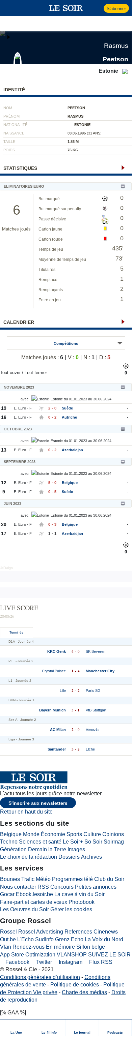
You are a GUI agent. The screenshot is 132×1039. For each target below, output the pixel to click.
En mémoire (60, 947)
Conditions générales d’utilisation (40, 977)
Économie (53, 834)
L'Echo (25, 939)
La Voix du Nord (104, 939)
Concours (62, 887)
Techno (9, 842)
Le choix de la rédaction (28, 857)
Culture (92, 834)
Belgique (70, 483)
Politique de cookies (74, 984)
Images (76, 849)
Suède (67, 408)
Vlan (5, 947)
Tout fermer (36, 372)
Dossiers (69, 857)
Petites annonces (95, 887)
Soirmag (114, 842)
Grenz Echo (69, 939)
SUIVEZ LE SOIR (109, 954)
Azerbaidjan (72, 450)
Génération (13, 849)
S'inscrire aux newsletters (38, 803)
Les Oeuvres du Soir (24, 909)
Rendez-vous (28, 947)
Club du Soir (109, 879)
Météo (43, 879)
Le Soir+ (73, 842)
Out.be (8, 939)
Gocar (7, 894)
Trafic (27, 879)
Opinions (113, 834)
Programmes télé (72, 879)
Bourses (10, 879)
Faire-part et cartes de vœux (33, 902)
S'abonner (116, 8)
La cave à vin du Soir (79, 894)
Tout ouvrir (10, 372)
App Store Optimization (27, 954)
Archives (91, 857)
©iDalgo (6, 568)
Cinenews (106, 932)
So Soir (93, 842)
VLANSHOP (72, 954)
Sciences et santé (40, 842)
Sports (74, 834)
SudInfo (44, 939)
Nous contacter (18, 887)
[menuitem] (16, 1027)
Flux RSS (100, 962)
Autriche (69, 417)
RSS (43, 887)
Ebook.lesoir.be (34, 894)
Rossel (8, 932)
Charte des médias (84, 992)
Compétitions (66, 343)
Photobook (82, 902)
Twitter (43, 962)
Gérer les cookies (71, 909)
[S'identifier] (98, 8)
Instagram (69, 962)
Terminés (16, 632)
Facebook (16, 962)
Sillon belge (90, 947)
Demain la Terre (47, 849)
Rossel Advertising (40, 932)
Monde (31, 834)
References (78, 932)
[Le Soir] (66, 8)
